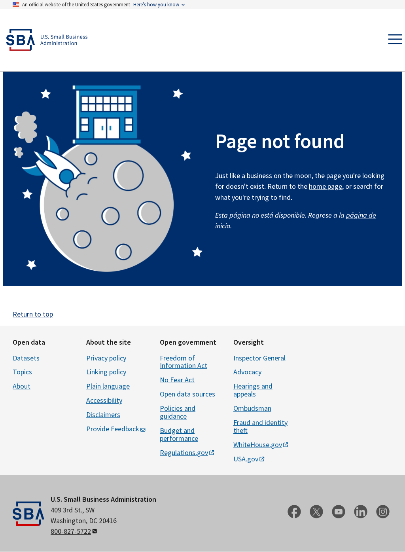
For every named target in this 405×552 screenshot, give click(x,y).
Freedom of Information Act (183, 361)
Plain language (108, 386)
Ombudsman (252, 408)
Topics (22, 371)
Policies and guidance (177, 412)
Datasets (26, 357)
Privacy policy (106, 357)
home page (325, 186)
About (21, 386)
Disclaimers (103, 414)
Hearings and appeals (253, 389)
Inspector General (259, 357)
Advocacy (247, 371)
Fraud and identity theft (260, 426)
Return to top (33, 314)
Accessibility (104, 400)
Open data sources (187, 393)
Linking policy (106, 371)
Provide (112, 428)
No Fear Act (177, 379)
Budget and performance (179, 434)
